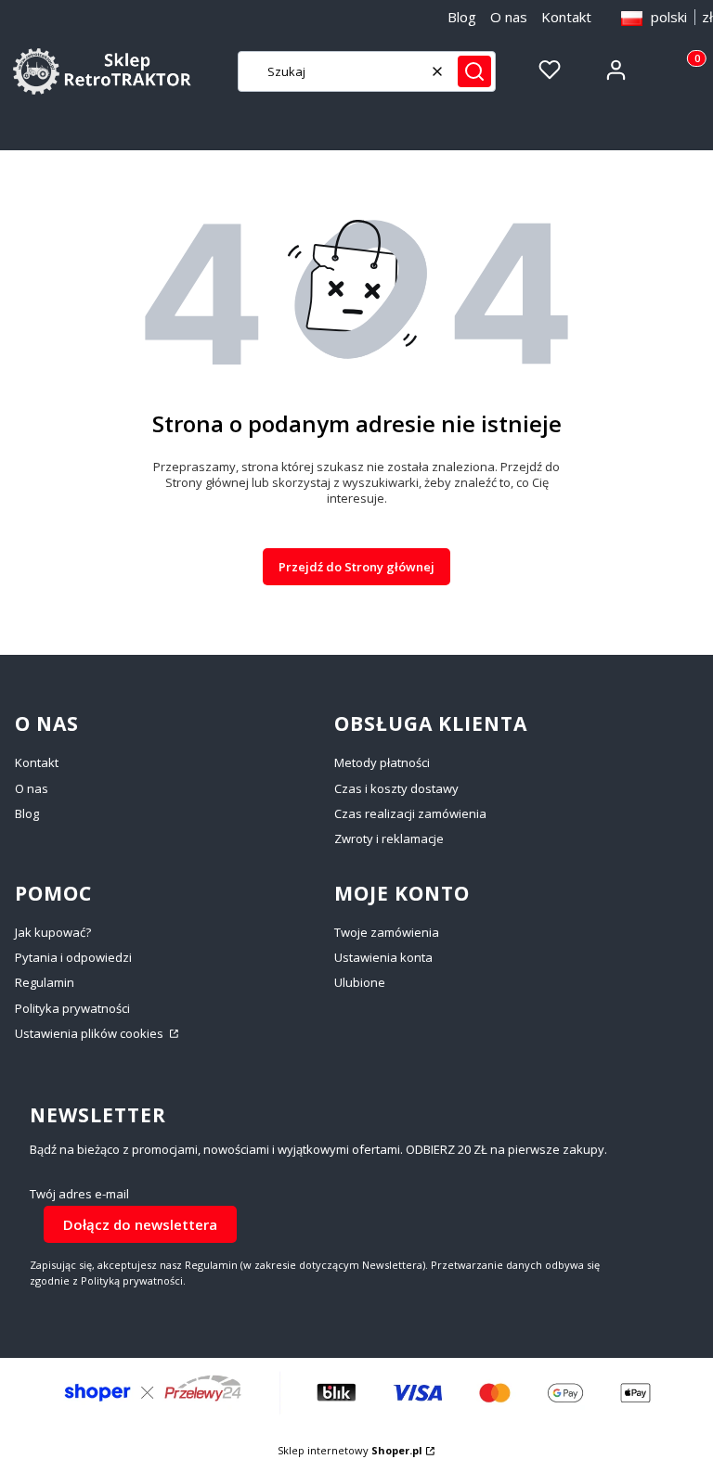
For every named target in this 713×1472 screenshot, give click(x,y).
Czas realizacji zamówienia (410, 813)
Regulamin (44, 982)
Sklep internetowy (350, 1450)
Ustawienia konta (383, 957)
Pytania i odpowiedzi (73, 957)
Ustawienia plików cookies (90, 1033)
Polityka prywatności (72, 1008)
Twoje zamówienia (386, 932)
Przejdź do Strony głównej (356, 566)
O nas (508, 16)
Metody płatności (382, 762)
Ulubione (359, 982)
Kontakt (566, 16)
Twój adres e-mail (79, 1194)
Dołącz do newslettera (140, 1224)
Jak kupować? (53, 932)
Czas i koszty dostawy (396, 788)
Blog (461, 16)
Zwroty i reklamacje (389, 838)
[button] (474, 71)
